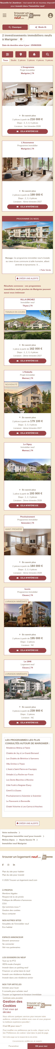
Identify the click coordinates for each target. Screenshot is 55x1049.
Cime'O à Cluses (13, 790)
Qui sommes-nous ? (11, 907)
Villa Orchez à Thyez (15, 764)
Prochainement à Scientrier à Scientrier (23, 796)
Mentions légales (9, 893)
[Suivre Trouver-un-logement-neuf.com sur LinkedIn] (14, 864)
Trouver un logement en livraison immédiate (21, 994)
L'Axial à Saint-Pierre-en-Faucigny (21, 769)
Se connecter (8, 944)
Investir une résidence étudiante (16, 974)
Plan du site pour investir (13, 875)
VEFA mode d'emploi (11, 964)
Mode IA (42, 27)
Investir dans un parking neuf (15, 967)
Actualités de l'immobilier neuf (15, 924)
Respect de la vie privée (13, 897)
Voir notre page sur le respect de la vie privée (20, 1037)
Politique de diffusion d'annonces (17, 900)
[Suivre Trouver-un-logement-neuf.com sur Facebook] (3, 864)
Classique (16, 27)
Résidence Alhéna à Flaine (18, 748)
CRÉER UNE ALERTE (28, 278)
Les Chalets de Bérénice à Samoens (22, 758)
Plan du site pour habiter (13, 871)
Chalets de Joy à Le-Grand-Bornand (22, 753)
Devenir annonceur (10, 940)
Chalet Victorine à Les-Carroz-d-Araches (24, 806)
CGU (4, 903)
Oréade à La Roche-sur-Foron (19, 774)
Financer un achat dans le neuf (16, 971)
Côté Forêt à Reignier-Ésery (18, 785)
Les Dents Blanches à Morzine (19, 780)
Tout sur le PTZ (9, 961)
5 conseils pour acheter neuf (15, 991)
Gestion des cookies (11, 910)
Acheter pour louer (10, 988)
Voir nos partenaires (11, 947)
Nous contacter (9, 914)
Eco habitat (7, 927)
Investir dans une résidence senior (17, 978)
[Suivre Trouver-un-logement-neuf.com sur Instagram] (8, 864)
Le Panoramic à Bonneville (18, 801)
